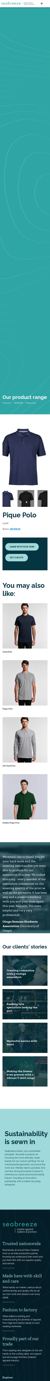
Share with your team (22, 547)
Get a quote (16, 557)
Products (6, 403)
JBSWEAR (18, 403)
